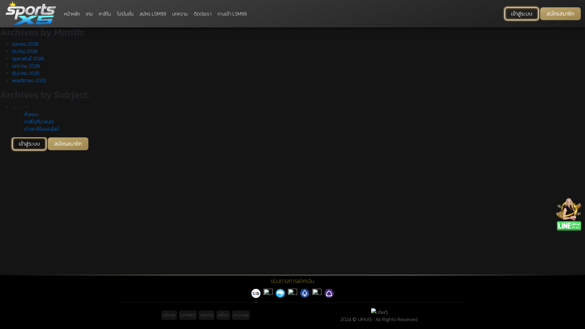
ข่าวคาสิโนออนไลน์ (41, 129)
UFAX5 (169, 315)
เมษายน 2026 (25, 44)
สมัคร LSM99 (153, 13)
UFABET (187, 315)
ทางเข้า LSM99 (232, 13)
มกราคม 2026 (26, 65)
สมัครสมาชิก (560, 14)
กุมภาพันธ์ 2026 (28, 58)
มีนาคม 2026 (24, 51)
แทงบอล (240, 315)
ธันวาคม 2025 (26, 73)
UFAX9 (206, 315)
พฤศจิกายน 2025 (29, 80)
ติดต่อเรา (202, 13)
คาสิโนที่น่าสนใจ (39, 121)
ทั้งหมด (31, 114)
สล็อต (223, 315)
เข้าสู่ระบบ (521, 14)
